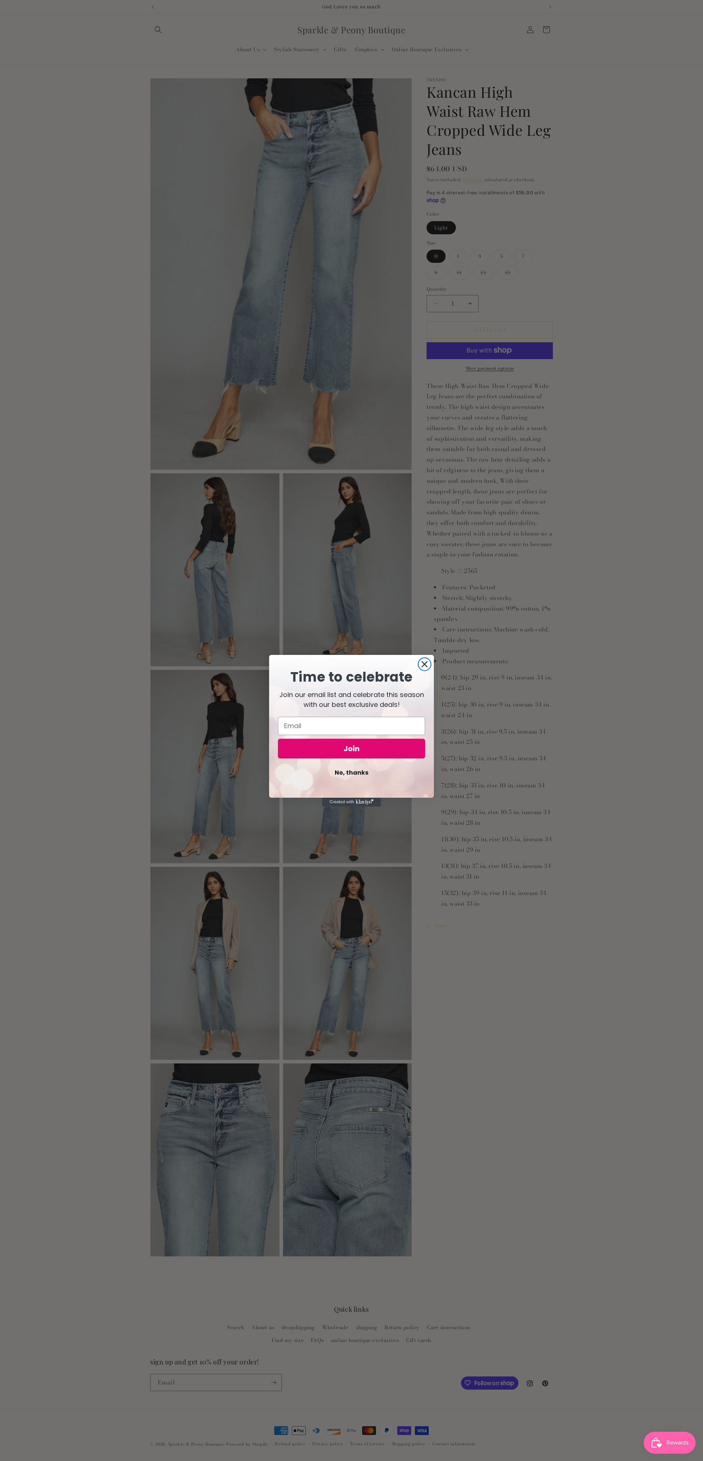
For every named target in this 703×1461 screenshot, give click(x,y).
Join (351, 748)
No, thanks (351, 772)
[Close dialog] (424, 664)
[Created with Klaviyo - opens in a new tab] (351, 802)
